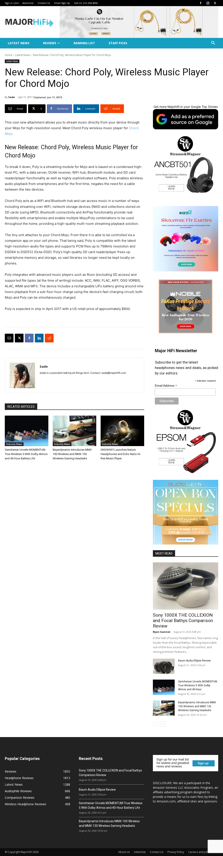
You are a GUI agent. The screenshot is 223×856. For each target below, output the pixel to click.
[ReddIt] (49, 338)
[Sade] (22, 375)
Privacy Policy (175, 852)
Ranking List (84, 43)
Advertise (28, 3)
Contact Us (44, 3)
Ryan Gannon (162, 631)
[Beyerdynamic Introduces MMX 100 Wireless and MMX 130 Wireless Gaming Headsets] (74, 431)
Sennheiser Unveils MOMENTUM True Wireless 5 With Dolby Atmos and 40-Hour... (197, 685)
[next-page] (162, 724)
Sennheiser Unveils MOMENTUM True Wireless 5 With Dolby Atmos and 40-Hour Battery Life (26, 454)
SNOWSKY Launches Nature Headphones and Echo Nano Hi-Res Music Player (121, 454)
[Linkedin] (39, 338)
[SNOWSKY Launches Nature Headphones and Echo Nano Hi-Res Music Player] (122, 431)
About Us (124, 852)
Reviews (49, 43)
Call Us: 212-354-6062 (86, 3)
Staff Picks (118, 43)
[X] (215, 3)
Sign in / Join (12, 3)
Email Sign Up (62, 3)
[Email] (9, 338)
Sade (11, 97)
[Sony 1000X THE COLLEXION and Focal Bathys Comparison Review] (185, 586)
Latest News (18, 43)
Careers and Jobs (198, 852)
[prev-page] (155, 724)
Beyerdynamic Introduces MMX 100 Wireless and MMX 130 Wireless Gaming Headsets (72, 454)
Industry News (14, 444)
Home (8, 55)
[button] (213, 43)
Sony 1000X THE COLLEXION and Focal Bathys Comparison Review (183, 620)
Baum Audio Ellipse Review (194, 660)
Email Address (166, 386)
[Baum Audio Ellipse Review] (164, 666)
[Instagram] (207, 3)
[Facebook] (200, 3)
